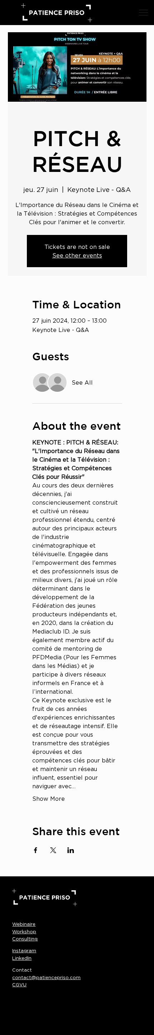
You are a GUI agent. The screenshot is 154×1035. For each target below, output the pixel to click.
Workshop (24, 931)
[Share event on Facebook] (35, 850)
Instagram (24, 950)
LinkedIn (22, 958)
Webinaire (23, 923)
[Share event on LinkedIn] (70, 850)
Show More (48, 798)
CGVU (19, 984)
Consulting (25, 938)
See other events (77, 255)
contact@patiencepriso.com (46, 977)
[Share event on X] (53, 850)
